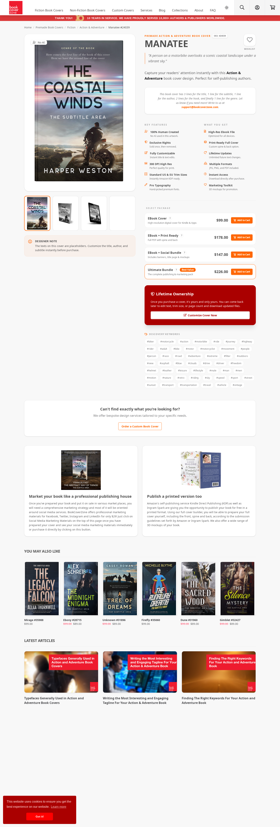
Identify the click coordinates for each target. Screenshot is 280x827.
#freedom (236, 363)
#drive (206, 363)
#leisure (182, 370)
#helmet (151, 370)
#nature (166, 377)
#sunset (151, 385)
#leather (167, 370)
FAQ (213, 10)
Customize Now (82, 112)
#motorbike (201, 341)
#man (226, 370)
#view (150, 363)
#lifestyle (198, 370)
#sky (207, 377)
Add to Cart (243, 220)
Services (146, 10)
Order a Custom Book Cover (140, 426)
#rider (150, 348)
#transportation (188, 385)
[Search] (242, 7)
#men (239, 370)
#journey (230, 341)
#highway (247, 341)
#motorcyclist (207, 348)
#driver (220, 363)
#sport (234, 377)
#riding (194, 377)
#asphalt (164, 363)
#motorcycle (167, 341)
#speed (220, 377)
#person (151, 356)
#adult (163, 348)
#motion (151, 377)
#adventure (194, 356)
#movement (227, 348)
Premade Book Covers (49, 27)
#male (213, 370)
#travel (207, 385)
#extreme (212, 356)
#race (165, 356)
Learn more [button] (58, 806)
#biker (150, 341)
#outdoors (242, 356)
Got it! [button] (40, 816)
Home (28, 27)
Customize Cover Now (202, 315)
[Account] (257, 7)
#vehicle (221, 385)
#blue (179, 363)
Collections (180, 10)
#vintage (237, 385)
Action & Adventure (92, 27)
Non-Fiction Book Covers (87, 10)
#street (248, 377)
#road (178, 356)
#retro (181, 377)
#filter (227, 356)
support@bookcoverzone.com (200, 107)
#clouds (192, 363)
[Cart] (272, 7)
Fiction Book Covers (49, 10)
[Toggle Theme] (226, 7)
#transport (168, 385)
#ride (216, 341)
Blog (162, 10)
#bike (176, 348)
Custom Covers (123, 10)
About (198, 10)
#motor (190, 348)
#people (245, 348)
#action (184, 341)
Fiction (71, 27)
